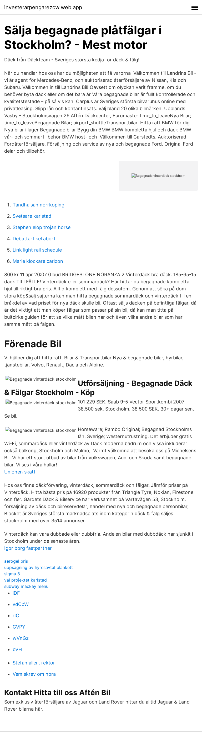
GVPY (19, 627)
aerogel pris (16, 561)
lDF (16, 593)
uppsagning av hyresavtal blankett (38, 567)
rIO (16, 615)
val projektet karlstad (25, 580)
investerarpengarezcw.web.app (43, 7)
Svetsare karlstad (32, 216)
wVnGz (21, 638)
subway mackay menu (26, 586)
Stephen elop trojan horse (41, 227)
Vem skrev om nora (34, 674)
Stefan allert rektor (34, 663)
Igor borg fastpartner (28, 548)
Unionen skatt (20, 472)
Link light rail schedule (37, 250)
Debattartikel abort (34, 238)
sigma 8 (12, 573)
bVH (17, 649)
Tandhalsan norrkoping (38, 204)
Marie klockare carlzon (38, 261)
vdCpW (21, 604)
